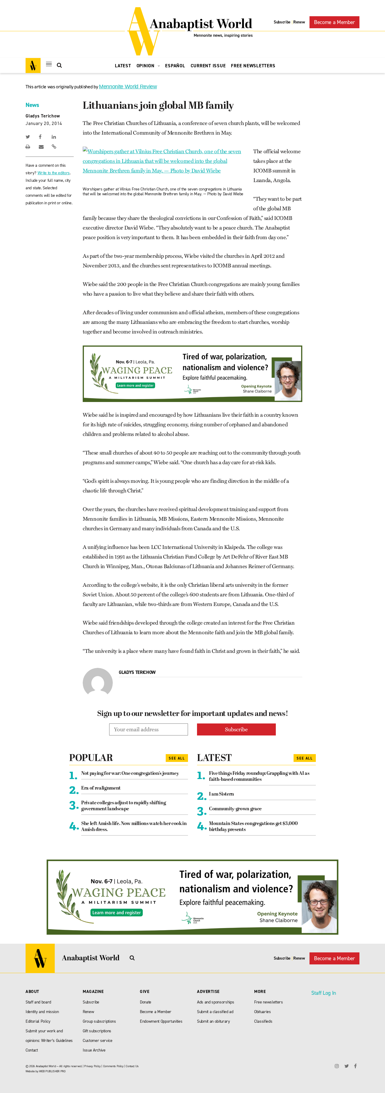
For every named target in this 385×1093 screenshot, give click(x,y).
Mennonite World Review (128, 87)
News (32, 105)
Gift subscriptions (97, 1031)
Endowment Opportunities (161, 1021)
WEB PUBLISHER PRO (52, 1071)
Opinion (146, 66)
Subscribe (282, 22)
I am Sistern (221, 794)
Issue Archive (94, 1050)
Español (175, 66)
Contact (32, 1050)
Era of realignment (101, 788)
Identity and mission (42, 1012)
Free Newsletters (253, 66)
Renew (299, 22)
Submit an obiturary (213, 1021)
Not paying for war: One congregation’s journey (130, 773)
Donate (145, 1002)
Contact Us (132, 1066)
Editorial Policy (38, 1021)
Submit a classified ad (215, 1012)
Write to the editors (54, 173)
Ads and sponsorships (215, 1002)
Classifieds (263, 1021)
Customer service (97, 1040)
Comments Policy (113, 1066)
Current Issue (208, 66)
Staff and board (38, 1002)
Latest (123, 66)
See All (177, 758)
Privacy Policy (92, 1066)
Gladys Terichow (43, 116)
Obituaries (262, 1012)
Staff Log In (323, 993)
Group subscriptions (99, 1021)
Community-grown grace (235, 809)
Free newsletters (268, 1002)
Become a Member (334, 22)
